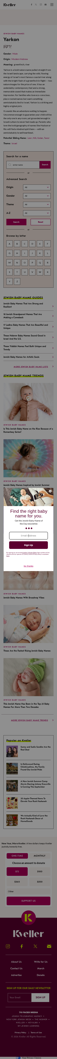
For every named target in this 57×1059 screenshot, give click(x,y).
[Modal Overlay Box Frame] (28, 529)
